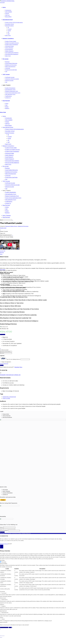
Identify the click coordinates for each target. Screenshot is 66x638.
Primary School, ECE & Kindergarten (14, 129)
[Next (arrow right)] (1, 637)
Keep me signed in (6, 361)
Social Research (9, 157)
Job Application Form (10, 194)
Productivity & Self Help (11, 177)
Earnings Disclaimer (7, 417)
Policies (7, 121)
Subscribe (2, 532)
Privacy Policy (6, 414)
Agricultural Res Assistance (12, 162)
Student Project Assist (11, 147)
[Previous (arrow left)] (0, 637)
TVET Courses (6, 181)
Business (7, 168)
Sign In (1, 365)
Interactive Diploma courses (12, 184)
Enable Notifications (4, 627)
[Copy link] (12, 235)
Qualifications (8, 201)
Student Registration (10, 192)
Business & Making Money (11, 226)
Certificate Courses (10, 183)
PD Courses (6, 166)
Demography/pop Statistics (12, 160)
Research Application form (12, 196)
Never (10, 627)
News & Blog (8, 125)
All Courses (5, 489)
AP (8, 140)
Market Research (9, 159)
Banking (7, 212)
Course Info (2, 250)
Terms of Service (6, 415)
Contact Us (8, 203)
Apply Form (8, 144)
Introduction (8, 118)
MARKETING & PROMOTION (9, 396)
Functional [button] (2, 591)
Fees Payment (6, 205)
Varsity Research (9, 155)
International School (8, 127)
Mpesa (7, 210)
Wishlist (2, 228)
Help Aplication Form (10, 199)
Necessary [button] (2, 560)
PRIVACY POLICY (4, 543)
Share (5, 228)
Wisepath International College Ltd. (10, 375)
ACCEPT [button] (10, 543)
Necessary (4, 562)
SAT (9, 142)
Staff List (7, 123)
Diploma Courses (9, 186)
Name (1, 527)
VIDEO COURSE (6, 398)
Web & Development (10, 173)
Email (1, 528)
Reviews (2, 252)
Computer (8, 175)
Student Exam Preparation (12, 151)
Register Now (18, 367)
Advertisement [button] (3, 611)
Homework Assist (9, 153)
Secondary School (10, 131)
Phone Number (4, 530)
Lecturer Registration (8, 492)
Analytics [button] (2, 604)
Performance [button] (3, 598)
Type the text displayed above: (13, 359)
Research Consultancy (8, 145)
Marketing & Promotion (11, 172)
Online (7, 207)
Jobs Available (8, 120)
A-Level (10, 136)
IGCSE (9, 138)
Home (4, 116)
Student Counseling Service (12, 149)
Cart (6, 179)
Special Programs (9, 133)
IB (8, 134)
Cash (6, 209)
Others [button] (1, 617)
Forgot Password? (4, 363)
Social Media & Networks (11, 170)
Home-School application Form (13, 197)
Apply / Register (7, 190)
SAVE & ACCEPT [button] (3, 622)
